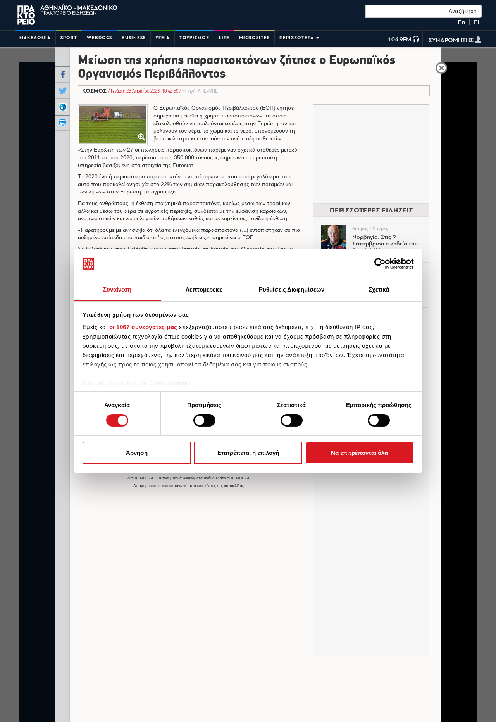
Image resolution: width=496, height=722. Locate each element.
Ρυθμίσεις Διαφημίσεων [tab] (291, 289)
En (461, 22)
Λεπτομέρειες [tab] (204, 289)
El (476, 22)
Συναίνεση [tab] (117, 289)
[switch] (204, 420)
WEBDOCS (99, 38)
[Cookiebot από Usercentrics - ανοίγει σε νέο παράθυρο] (380, 263)
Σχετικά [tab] (379, 289)
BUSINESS (134, 38)
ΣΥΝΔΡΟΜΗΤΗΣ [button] (452, 41)
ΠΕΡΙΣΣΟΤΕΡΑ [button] (297, 38)
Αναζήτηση (463, 11)
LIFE (224, 38)
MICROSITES (254, 38)
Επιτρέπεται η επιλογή (248, 452)
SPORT (68, 38)
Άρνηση (137, 452)
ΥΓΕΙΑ (162, 38)
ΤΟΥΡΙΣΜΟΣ (194, 38)
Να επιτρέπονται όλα (359, 452)
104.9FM (399, 40)
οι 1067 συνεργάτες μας (143, 327)
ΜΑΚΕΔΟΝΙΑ (35, 38)
